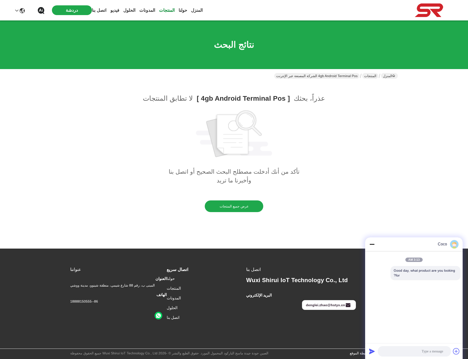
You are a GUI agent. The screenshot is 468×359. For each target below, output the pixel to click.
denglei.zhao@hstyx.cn (325, 305)
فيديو (114, 10)
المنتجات (167, 10)
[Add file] (456, 351)
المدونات (147, 10)
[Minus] (372, 244)
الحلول (129, 10)
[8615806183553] (158, 316)
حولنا (183, 10)
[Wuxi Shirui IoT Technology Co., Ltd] (429, 10)
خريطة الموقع (360, 353)
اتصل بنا (99, 10)
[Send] (372, 351)
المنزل (197, 10)
